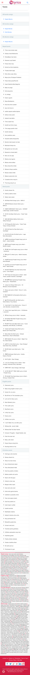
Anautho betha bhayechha (12, 138)
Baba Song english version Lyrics (13, 388)
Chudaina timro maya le (11, 179)
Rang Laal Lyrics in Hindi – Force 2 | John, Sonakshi (15, 290)
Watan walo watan (9, 197)
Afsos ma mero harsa (10, 460)
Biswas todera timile (10, 172)
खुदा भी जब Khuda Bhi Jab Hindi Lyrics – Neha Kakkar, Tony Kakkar (14, 300)
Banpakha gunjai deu (10, 522)
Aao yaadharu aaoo (10, 135)
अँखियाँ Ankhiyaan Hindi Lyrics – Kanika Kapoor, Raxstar (14, 354)
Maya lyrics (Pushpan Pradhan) (13, 77)
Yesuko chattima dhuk (11, 542)
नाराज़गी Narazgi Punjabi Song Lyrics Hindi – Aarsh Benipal (15, 260)
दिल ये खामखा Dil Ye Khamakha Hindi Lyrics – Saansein (15, 295)
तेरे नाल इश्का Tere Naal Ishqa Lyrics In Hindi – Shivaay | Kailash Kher (15, 377)
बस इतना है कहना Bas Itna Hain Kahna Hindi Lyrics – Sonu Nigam (14, 270)
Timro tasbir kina (9, 121)
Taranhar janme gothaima (11, 528)
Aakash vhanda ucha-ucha (12, 515)
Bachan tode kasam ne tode (12, 142)
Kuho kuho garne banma (11, 491)
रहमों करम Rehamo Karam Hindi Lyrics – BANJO (13, 204)
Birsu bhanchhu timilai (10, 166)
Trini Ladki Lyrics (9, 405)
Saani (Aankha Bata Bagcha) (12, 84)
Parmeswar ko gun (10, 549)
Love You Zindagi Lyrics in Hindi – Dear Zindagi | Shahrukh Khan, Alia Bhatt (14, 363)
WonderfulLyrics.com (13, 671)
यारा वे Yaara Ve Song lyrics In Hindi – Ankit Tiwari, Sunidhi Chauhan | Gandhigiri (14, 275)
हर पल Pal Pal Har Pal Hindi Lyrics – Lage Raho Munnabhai (14, 235)
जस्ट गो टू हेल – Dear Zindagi (12, 359)
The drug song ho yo (10, 183)
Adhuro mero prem (10, 114)
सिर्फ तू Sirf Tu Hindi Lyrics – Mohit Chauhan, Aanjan (15, 255)
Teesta (4, 7)
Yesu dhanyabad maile (11, 467)
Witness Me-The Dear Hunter (12, 429)
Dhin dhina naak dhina (11, 74)
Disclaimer (17, 658)
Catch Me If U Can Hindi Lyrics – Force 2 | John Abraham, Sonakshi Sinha (15, 306)
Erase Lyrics (8, 416)
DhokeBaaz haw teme (10, 57)
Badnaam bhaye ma (10, 145)
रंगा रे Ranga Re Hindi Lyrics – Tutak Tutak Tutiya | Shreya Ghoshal (14, 224)
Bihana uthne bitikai (10, 162)
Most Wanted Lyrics (10, 402)
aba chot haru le (9, 108)
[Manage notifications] (3, 671)
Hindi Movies (8, 32)
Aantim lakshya (9, 131)
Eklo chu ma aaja (9, 155)
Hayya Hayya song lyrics (11, 443)
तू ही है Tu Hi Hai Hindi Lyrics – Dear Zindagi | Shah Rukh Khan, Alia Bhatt (15, 344)
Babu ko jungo (8, 87)
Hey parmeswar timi (10, 518)
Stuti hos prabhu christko (11, 471)
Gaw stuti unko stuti (10, 488)
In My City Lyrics (9, 412)
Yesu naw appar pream (11, 498)
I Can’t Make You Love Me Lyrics (13, 422)
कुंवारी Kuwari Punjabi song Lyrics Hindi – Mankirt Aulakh (14, 245)
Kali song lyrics (9, 91)
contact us (5, 658)
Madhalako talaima (10, 511)
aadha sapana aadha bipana (12, 111)
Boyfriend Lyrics (9, 409)
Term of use (24, 658)
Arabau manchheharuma (11, 53)
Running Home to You (10, 446)
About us (11, 658)
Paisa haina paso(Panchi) (11, 80)
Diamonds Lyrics (9, 385)
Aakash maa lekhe (9, 118)
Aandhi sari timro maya (11, 125)
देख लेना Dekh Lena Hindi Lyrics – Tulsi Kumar (13, 349)
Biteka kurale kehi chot (11, 176)
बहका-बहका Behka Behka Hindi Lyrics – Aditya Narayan (13, 219)
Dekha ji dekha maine (10, 193)
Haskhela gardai (9, 535)
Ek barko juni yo (9, 545)
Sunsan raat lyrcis (9, 525)
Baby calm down (9, 439)
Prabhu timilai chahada (11, 539)
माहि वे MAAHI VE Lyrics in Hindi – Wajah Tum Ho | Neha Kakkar (15, 339)
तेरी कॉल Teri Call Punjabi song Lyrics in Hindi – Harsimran (15, 250)
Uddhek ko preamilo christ (12, 494)
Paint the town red (10, 436)
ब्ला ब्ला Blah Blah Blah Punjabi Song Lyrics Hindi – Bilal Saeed (14, 319)
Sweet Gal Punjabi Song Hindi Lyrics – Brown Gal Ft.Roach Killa (14, 329)
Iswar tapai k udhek (10, 505)
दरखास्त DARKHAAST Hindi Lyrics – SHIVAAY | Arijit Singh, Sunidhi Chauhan (15, 209)
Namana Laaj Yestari (10, 60)
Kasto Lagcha (8, 97)
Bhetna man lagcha (10, 159)
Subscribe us (24, 669)
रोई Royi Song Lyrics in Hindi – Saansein (15, 315)
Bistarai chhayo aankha (11, 169)
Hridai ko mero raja (10, 481)
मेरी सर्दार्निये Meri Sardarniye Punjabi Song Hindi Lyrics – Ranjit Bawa (14, 280)
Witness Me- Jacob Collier (12, 426)
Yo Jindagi (7, 94)
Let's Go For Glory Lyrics (11, 399)
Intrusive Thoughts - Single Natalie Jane (15, 433)
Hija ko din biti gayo (10, 477)
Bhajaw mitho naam (10, 484)
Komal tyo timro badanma (11, 67)
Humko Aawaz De (9, 190)
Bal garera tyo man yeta (11, 149)
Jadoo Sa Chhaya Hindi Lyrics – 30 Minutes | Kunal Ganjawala (13, 285)
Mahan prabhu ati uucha (11, 474)
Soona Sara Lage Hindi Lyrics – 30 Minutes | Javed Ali (15, 311)
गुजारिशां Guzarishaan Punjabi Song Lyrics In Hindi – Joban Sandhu (15, 240)
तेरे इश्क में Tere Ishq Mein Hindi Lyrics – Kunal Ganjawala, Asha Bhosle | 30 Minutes (15, 324)
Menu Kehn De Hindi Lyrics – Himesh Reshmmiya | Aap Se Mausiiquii (13, 334)
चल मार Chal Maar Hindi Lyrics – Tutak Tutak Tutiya (15, 214)
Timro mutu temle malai (11, 50)
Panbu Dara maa (9, 63)
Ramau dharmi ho (9, 457)
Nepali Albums (8, 19)
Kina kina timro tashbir (11, 104)
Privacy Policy (12, 660)
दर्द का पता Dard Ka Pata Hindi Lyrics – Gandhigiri (13, 230)
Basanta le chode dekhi (11, 152)
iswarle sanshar (9, 508)
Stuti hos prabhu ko (10, 501)
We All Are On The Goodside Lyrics (14, 395)
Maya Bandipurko (9, 101)
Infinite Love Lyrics (10, 419)
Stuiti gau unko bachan (11, 454)
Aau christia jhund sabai (11, 464)
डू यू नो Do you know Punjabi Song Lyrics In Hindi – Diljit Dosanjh (15, 265)
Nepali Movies (8, 28)
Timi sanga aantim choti (11, 128)
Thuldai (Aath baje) (10, 70)
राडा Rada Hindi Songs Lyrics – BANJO (15, 200)
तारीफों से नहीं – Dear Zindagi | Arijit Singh (15, 367)
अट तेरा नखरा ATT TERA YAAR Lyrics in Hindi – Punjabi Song (15, 371)
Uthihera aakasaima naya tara (13, 532)
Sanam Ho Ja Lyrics (10, 392)
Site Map (19, 660)
